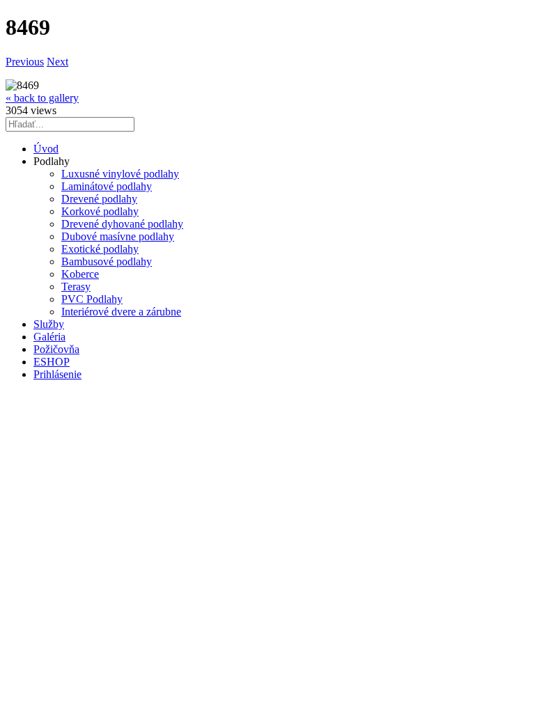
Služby (48, 324)
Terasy (76, 286)
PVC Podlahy (92, 299)
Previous (25, 62)
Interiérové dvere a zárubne (121, 312)
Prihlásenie (57, 374)
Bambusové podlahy (106, 261)
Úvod (46, 149)
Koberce (80, 274)
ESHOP (51, 362)
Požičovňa (56, 349)
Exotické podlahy (100, 249)
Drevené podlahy (99, 199)
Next (57, 62)
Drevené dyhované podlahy (122, 224)
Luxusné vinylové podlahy (120, 174)
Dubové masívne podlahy (117, 236)
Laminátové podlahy (106, 186)
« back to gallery (42, 98)
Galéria (49, 337)
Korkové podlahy (100, 211)
